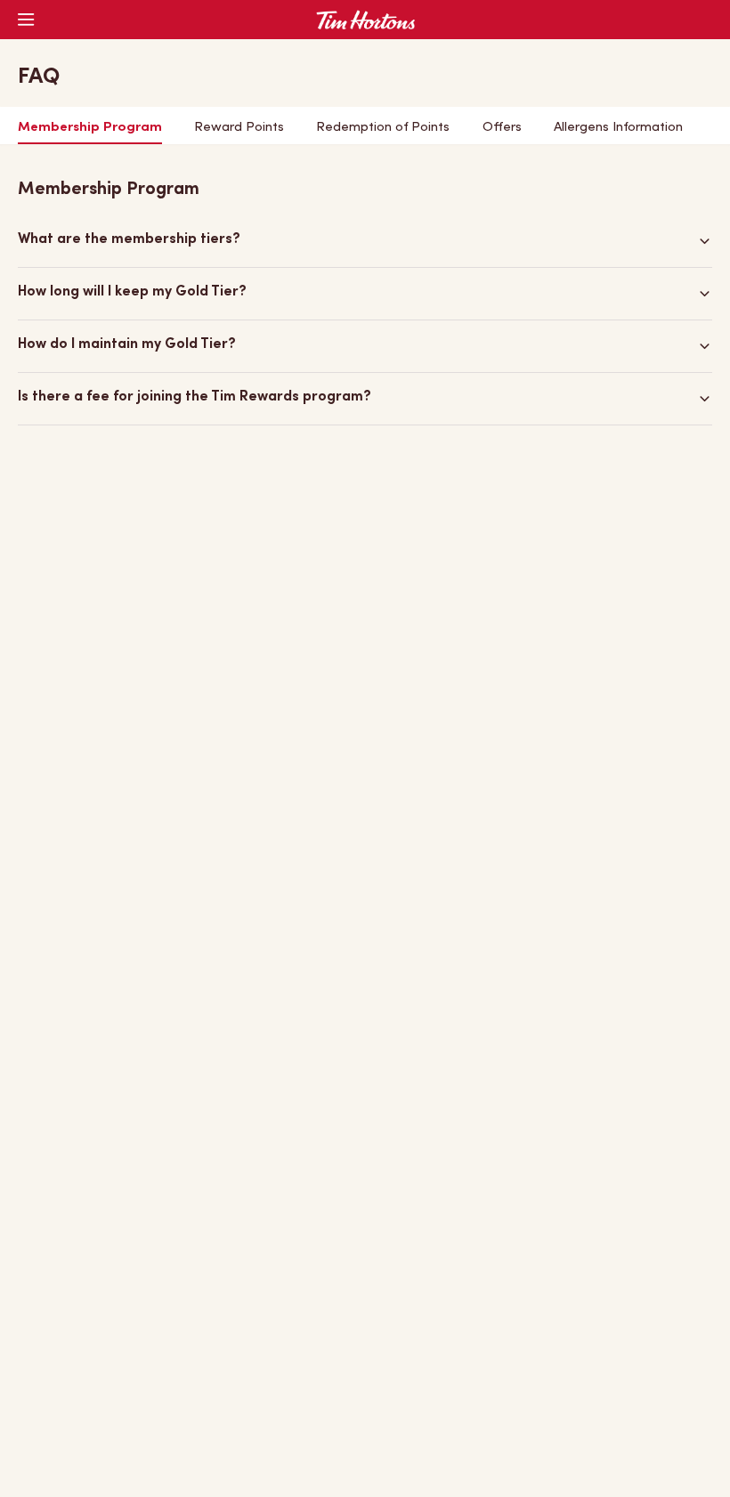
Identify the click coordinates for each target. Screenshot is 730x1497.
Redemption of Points (383, 127)
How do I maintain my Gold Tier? (127, 345)
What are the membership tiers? (129, 240)
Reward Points (239, 127)
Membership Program (90, 127)
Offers (502, 127)
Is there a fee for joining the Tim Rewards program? (194, 397)
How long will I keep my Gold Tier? (132, 292)
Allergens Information (618, 127)
